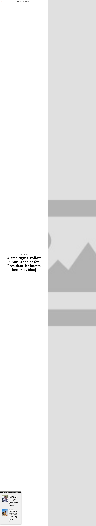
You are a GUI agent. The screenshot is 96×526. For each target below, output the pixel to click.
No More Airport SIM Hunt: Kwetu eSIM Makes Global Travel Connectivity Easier (13, 514)
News (21, 254)
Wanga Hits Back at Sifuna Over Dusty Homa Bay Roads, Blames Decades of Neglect (13, 501)
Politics (26, 254)
